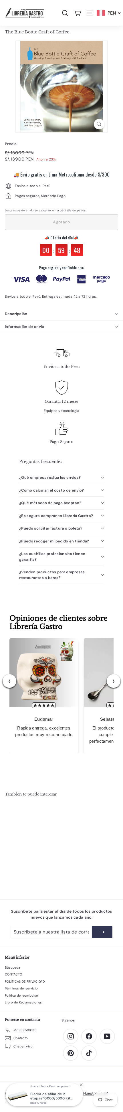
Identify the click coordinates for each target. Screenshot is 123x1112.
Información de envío (24, 326)
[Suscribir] (102, 932)
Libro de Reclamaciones (23, 1002)
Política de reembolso (21, 995)
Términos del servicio (21, 988)
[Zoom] (99, 124)
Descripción (16, 313)
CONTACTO (13, 974)
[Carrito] (77, 13)
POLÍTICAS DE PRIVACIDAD (25, 981)
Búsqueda (12, 967)
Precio (11, 143)
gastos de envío (22, 210)
